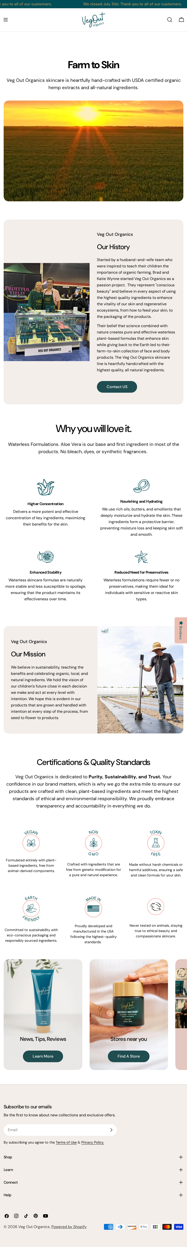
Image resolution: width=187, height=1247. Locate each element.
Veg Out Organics (34, 1226)
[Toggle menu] (5, 20)
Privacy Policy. (92, 1142)
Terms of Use (66, 1142)
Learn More (43, 1056)
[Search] (170, 20)
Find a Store (129, 1056)
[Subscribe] (111, 1130)
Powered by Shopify (69, 1226)
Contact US (117, 386)
